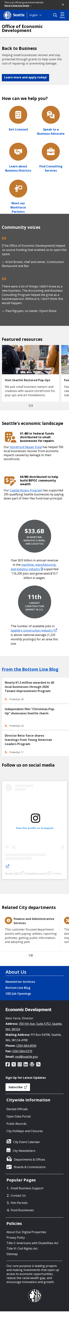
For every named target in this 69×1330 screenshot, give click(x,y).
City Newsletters (24, 1151)
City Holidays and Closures (24, 1131)
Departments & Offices (29, 1159)
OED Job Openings (18, 994)
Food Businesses (22, 1210)
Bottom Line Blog (18, 988)
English (33, 15)
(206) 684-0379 (22, 1051)
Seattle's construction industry (32, 630)
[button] (63, 5)
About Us (16, 972)
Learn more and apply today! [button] (25, 77)
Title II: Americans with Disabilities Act (32, 1243)
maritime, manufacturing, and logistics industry (33, 567)
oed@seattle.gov (26, 1057)
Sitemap (12, 1254)
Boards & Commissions (30, 1167)
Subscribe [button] (15, 1087)
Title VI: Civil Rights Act (22, 1248)
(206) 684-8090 (26, 1046)
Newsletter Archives (20, 982)
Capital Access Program (26, 490)
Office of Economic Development (22, 28)
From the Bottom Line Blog (30, 669)
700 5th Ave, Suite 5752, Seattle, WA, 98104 (34, 1026)
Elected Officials (17, 1109)
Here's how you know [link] (16, 5)
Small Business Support (27, 1188)
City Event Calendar (26, 1142)
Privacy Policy (15, 1238)
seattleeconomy (37, 873)
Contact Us (18, 1195)
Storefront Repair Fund (26, 447)
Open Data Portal (18, 1116)
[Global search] (56, 15)
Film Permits (19, 1203)
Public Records (16, 1124)
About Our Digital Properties (26, 1232)
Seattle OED (12, 873)
